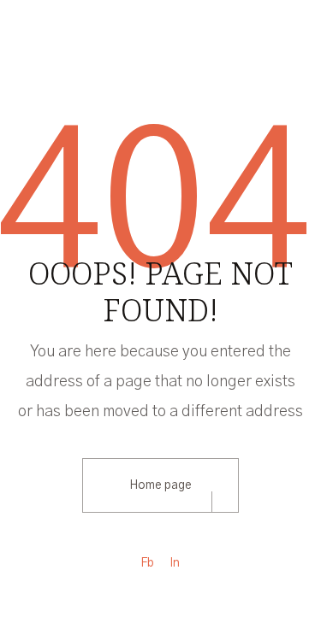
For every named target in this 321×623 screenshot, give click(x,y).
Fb (147, 563)
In (174, 563)
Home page (160, 485)
